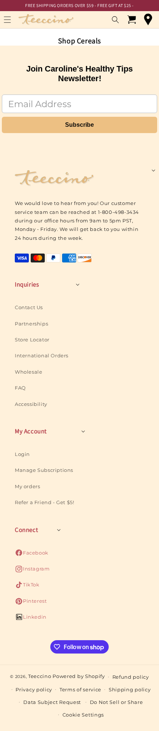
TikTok (27, 587)
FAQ (20, 388)
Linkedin (31, 619)
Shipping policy (130, 689)
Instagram (32, 571)
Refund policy (130, 677)
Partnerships (31, 324)
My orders (27, 486)
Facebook (31, 555)
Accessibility (31, 404)
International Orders (41, 355)
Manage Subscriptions (44, 470)
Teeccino (39, 676)
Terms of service (80, 689)
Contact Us (29, 307)
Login (22, 454)
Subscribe (79, 125)
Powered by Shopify (79, 676)
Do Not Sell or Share (116, 702)
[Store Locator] (148, 19)
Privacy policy (34, 689)
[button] (115, 19)
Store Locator (32, 340)
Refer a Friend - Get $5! (44, 502)
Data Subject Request (52, 702)
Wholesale (28, 372)
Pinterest (31, 603)
